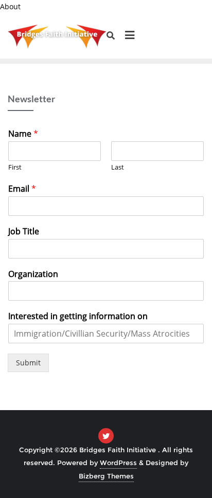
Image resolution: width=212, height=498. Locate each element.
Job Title (23, 231)
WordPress (118, 462)
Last (117, 167)
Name (23, 133)
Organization (33, 274)
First (15, 167)
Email (22, 188)
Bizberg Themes (106, 476)
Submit (28, 362)
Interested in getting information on (78, 316)
